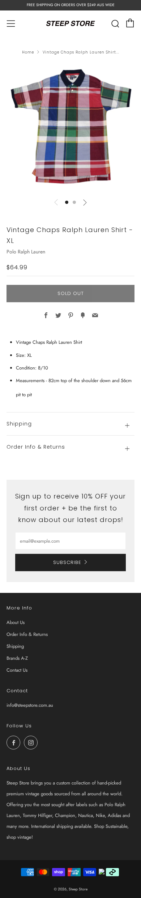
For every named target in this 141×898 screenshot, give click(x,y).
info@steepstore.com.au (30, 705)
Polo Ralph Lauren (26, 251)
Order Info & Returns (27, 634)
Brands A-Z (17, 658)
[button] (66, 202)
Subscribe (67, 562)
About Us (16, 622)
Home (28, 52)
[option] (70, 128)
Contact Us (17, 670)
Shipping (15, 646)
